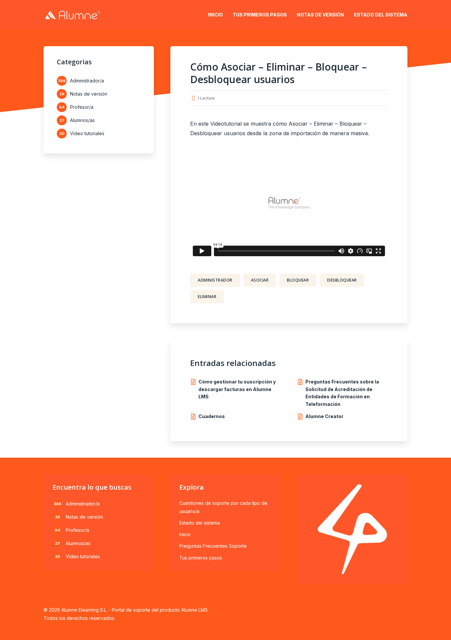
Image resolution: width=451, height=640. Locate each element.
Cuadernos (211, 416)
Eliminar (207, 296)
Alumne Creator (324, 416)
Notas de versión (320, 14)
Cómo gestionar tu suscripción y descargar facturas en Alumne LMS (237, 389)
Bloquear (298, 280)
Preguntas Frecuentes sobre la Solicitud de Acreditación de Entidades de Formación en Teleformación (342, 393)
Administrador (215, 280)
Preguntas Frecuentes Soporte (213, 546)
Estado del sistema (380, 14)
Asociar (260, 280)
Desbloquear (342, 280)
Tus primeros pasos (260, 14)
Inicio (215, 14)
